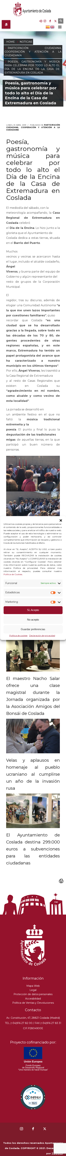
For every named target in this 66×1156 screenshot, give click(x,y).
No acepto (33, 619)
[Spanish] (48, 26)
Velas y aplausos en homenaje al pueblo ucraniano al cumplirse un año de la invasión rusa (33, 774)
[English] (52, 26)
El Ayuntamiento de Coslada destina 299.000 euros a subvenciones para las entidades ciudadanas (33, 848)
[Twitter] (55, 21)
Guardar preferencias (33, 629)
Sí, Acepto (33, 610)
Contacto (33, 1010)
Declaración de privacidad (42, 635)
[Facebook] (50, 21)
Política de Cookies (13, 574)
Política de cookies (18, 635)
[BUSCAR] (60, 21)
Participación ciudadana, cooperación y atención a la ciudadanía (33, 127)
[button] (60, 520)
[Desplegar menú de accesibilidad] (6, 24)
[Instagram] (45, 21)
